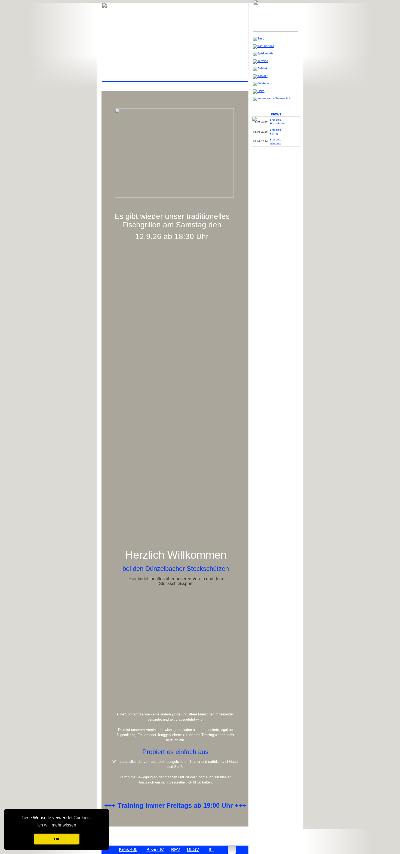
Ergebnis (275, 119)
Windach (275, 143)
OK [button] (57, 839)
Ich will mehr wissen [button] (56, 825)
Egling (274, 133)
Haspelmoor (278, 123)
